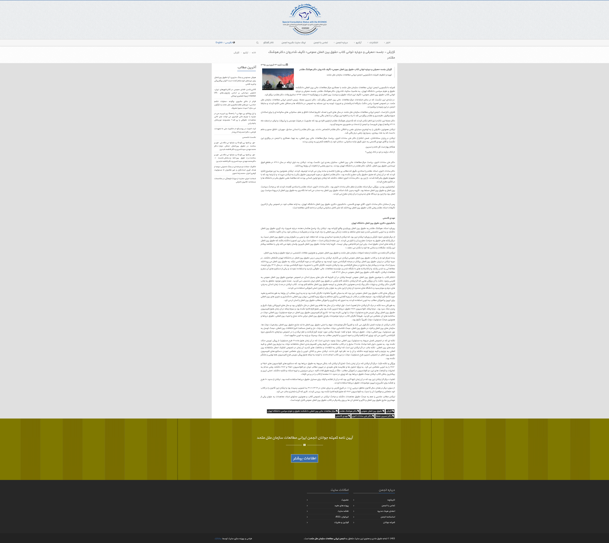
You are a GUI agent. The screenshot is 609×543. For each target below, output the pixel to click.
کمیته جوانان (389, 522)
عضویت (345, 500)
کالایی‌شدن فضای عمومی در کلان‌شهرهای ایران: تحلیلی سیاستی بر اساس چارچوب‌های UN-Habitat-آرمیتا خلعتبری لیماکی (235, 93)
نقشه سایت (343, 511)
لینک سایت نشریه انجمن (293, 42)
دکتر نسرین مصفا (384, 416)
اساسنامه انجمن (387, 517)
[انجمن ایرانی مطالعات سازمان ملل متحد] (304, 19)
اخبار (388, 42)
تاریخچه (391, 500)
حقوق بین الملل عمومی (372, 411)
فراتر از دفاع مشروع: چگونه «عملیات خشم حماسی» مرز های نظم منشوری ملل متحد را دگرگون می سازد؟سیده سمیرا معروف (235, 105)
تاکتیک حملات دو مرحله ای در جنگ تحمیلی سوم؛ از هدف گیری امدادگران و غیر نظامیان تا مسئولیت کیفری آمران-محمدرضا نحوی (235, 170)
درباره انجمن (342, 42)
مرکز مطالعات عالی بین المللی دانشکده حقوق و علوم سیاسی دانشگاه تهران (301, 411)
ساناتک (217, 538)
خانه (254, 52)
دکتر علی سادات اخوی (362, 416)
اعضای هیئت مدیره (386, 511)
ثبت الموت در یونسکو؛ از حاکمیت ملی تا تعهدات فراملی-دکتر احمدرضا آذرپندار (235, 130)
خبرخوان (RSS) (342, 517)
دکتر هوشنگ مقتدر (348, 411)
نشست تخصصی (249, 137)
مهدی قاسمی (341, 416)
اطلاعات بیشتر (304, 458)
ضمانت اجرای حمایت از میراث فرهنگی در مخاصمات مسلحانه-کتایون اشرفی (235, 180)
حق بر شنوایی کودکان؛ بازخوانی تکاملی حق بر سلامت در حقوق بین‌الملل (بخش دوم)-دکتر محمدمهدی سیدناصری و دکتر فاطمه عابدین (235, 146)
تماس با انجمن (320, 42)
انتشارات (373, 42)
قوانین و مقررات (341, 522)
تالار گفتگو (268, 42)
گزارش (236, 52)
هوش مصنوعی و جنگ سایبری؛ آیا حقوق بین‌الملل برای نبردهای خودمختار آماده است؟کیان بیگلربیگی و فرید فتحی (235, 81)
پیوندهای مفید (341, 505)
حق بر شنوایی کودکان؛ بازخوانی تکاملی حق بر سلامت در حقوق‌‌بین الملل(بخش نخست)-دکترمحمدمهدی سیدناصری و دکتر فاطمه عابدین (235, 158)
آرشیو (358, 42)
